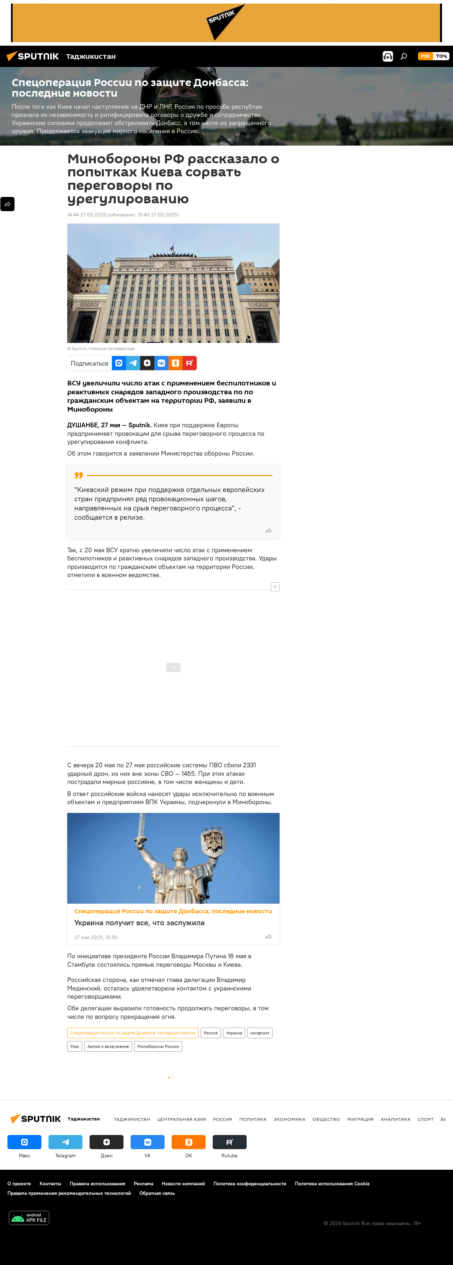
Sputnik (79, 348)
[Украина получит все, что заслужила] (173, 858)
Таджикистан (132, 1119)
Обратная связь (157, 1193)
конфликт (260, 1032)
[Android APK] (29, 1219)
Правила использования (97, 1183)
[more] (269, 531)
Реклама (143, 1183)
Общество (326, 1119)
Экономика (289, 1119)
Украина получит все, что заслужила (139, 922)
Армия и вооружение (108, 1046)
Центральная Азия (181, 1119)
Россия (211, 1032)
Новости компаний (183, 1183)
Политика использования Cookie (332, 1183)
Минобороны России (158, 1046)
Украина (234, 1032)
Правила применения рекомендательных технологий (69, 1193)
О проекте (19, 1183)
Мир (74, 1046)
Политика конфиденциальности (249, 1183)
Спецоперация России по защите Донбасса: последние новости (173, 911)
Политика (252, 1119)
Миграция (360, 1119)
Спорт (426, 1119)
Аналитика (396, 1119)
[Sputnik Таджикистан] (35, 62)
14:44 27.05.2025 (86, 214)
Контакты (50, 1183)
